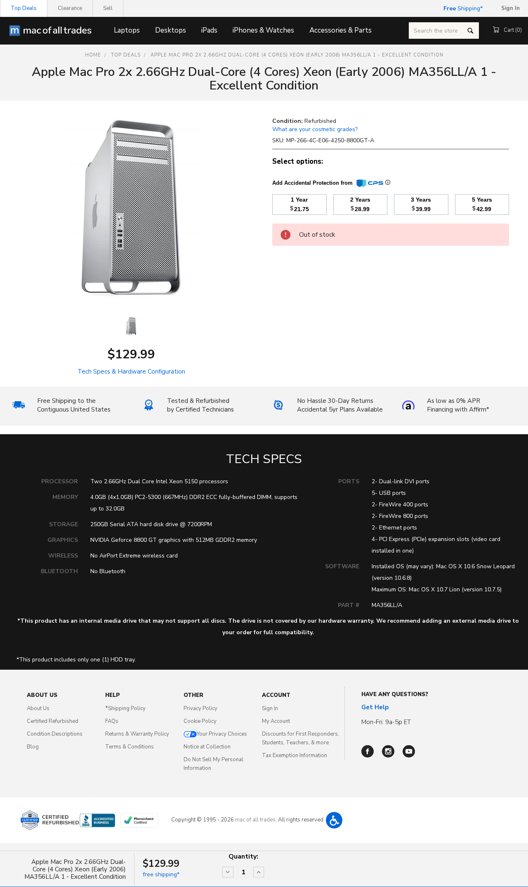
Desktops (170, 30)
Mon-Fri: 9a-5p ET (386, 722)
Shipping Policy (125, 708)
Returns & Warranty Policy (137, 734)
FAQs (111, 721)
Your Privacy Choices (222, 734)
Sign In (270, 708)
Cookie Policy (200, 721)
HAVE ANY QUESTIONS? (394, 694)
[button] (334, 820)
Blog (33, 747)
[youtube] (409, 751)
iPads (209, 30)
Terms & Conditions (129, 747)
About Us (38, 708)
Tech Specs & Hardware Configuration (131, 371)
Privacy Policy (200, 708)
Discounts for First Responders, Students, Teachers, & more (300, 738)
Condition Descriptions (54, 734)
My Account (276, 721)
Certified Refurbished (52, 721)
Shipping (461, 8)
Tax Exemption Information (294, 755)
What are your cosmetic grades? (315, 129)
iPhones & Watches (263, 30)
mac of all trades (255, 819)
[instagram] (388, 751)
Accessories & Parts (340, 30)
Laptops (127, 30)
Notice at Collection (207, 747)
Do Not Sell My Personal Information (213, 764)
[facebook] (367, 751)
